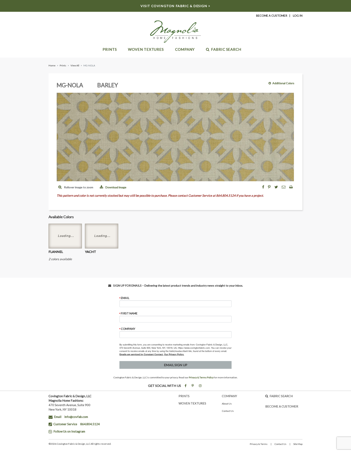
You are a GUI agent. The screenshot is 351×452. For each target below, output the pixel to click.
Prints (110, 49)
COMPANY (229, 396)
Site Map (297, 444)
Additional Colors (283, 83)
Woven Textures (146, 49)
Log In (297, 15)
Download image (115, 187)
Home (52, 65)
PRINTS (184, 396)
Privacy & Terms (259, 444)
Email (125, 298)
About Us (227, 403)
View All (74, 65)
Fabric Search (226, 49)
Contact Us (228, 410)
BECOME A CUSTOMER (281, 406)
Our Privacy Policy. (174, 354)
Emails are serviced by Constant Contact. (141, 354)
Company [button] (185, 49)
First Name (129, 313)
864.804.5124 (90, 424)
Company (128, 328)
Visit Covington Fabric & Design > (175, 6)
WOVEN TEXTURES (192, 403)
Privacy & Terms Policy (201, 377)
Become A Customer (271, 15)
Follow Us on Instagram (69, 431)
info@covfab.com (76, 417)
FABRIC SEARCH (281, 396)
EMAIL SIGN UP (175, 365)
